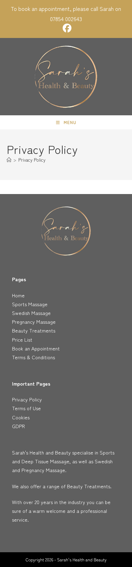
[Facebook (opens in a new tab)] (66, 28)
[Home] (9, 159)
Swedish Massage (31, 312)
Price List (22, 339)
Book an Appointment (36, 348)
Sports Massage (30, 304)
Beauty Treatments (33, 330)
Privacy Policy (31, 159)
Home (18, 295)
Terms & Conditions (33, 357)
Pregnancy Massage (34, 321)
